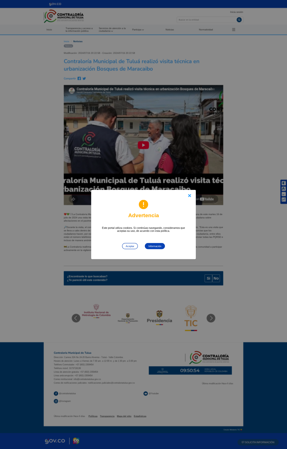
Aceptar (130, 246)
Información (154, 246)
